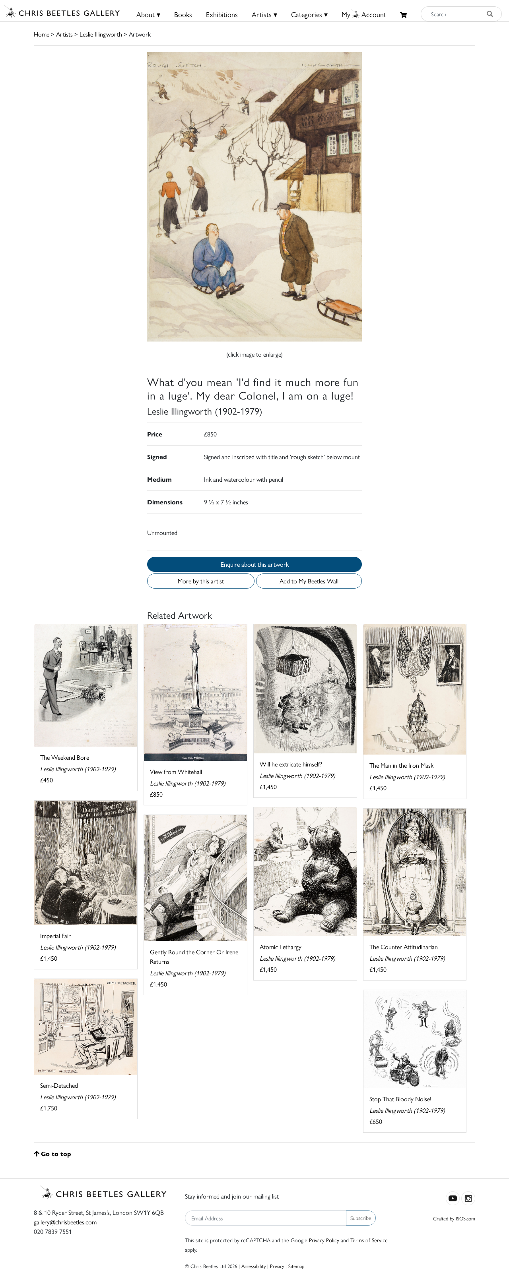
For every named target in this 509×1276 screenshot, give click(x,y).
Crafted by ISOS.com (454, 1218)
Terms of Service (369, 1240)
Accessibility (253, 1266)
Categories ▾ (309, 14)
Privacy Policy (324, 1240)
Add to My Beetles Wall (309, 580)
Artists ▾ (264, 14)
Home (41, 34)
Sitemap (296, 1266)
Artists (64, 34)
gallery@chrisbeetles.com (65, 1221)
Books (183, 14)
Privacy (277, 1266)
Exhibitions (222, 14)
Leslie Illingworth (101, 34)
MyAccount (364, 14)
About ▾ (148, 14)
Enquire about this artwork (255, 564)
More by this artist (201, 580)
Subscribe (360, 1218)
